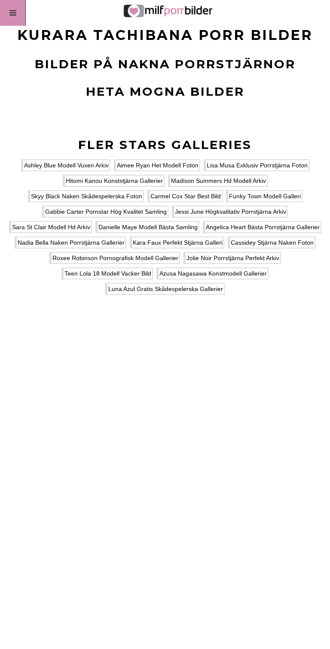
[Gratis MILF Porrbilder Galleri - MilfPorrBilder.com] (165, 13)
